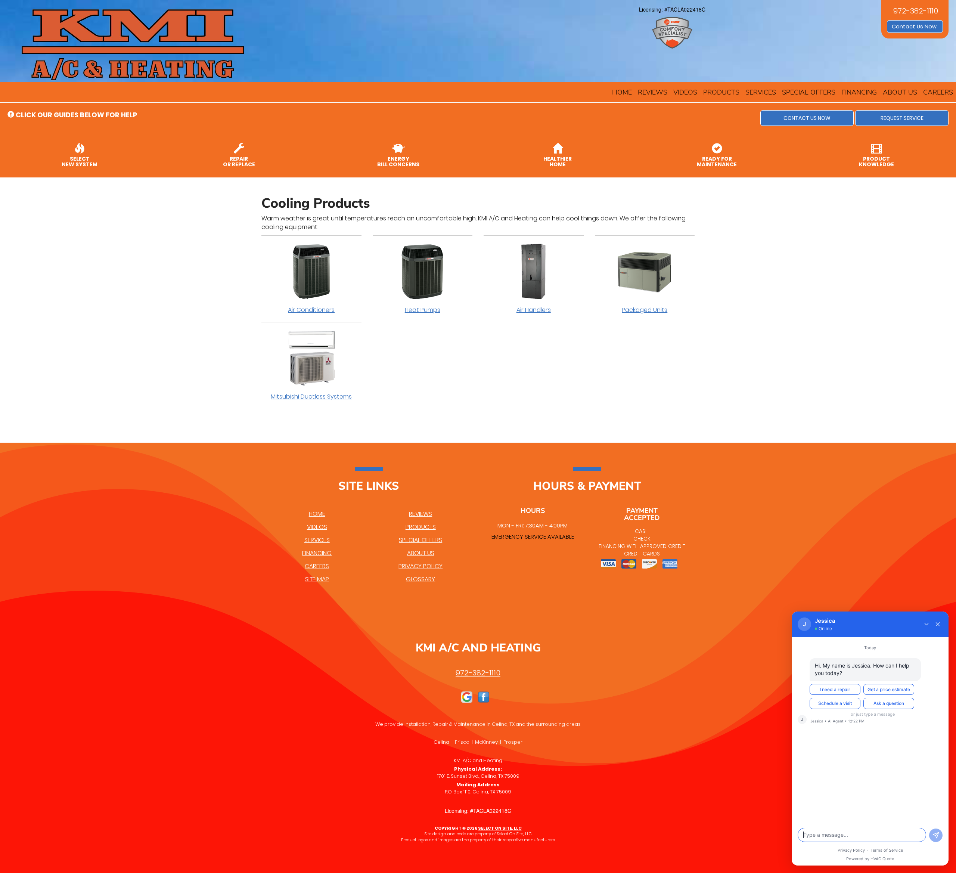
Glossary (420, 579)
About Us (900, 92)
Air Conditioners (311, 310)
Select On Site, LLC (500, 828)
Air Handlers (533, 310)
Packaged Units (644, 310)
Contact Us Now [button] (915, 26)
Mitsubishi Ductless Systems (311, 396)
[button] (807, 118)
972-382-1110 (478, 673)
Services (760, 92)
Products (721, 92)
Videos (685, 92)
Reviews (652, 92)
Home (622, 92)
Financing (859, 92)
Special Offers (808, 92)
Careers (938, 92)
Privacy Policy (420, 566)
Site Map (317, 579)
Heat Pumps (422, 310)
